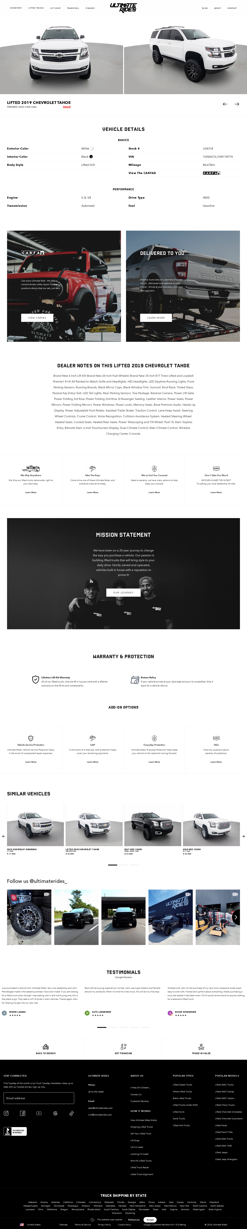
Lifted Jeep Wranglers (226, 1159)
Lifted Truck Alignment (142, 1174)
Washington (199, 1209)
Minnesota (59, 1206)
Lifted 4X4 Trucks (181, 1125)
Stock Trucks (179, 1118)
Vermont (185, 1209)
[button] (225, 104)
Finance (90, 8)
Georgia (132, 1202)
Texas (155, 1209)
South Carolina (111, 1209)
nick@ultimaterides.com (100, 1115)
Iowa (171, 1202)
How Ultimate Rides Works (144, 1120)
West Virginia (215, 1209)
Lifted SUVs (178, 1112)
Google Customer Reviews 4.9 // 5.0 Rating (165, 1224)
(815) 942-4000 (96, 1092)
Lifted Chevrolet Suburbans (228, 1118)
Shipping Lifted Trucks (142, 1127)
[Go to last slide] (3, 836)
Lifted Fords (221, 1125)
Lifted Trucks (36, 8)
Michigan (45, 1206)
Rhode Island (94, 1209)
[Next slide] (243, 836)
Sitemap (63, 1224)
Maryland (214, 1202)
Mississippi (73, 1206)
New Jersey (155, 1206)
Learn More (156, 317)
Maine (203, 1202)
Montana (98, 1206)
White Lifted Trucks (182, 1091)
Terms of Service (83, 1224)
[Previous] (11, 917)
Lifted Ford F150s (224, 1132)
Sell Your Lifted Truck (141, 1133)
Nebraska (110, 1206)
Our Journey (123, 592)
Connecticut (95, 1202)
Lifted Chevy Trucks (225, 1105)
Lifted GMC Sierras (224, 1091)
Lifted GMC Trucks (224, 1084)
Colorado (80, 1202)
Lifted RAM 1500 (223, 1145)
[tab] (101, 1027)
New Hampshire (138, 1206)
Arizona (44, 1202)
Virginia (173, 1209)
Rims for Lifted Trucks (141, 1160)
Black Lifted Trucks (182, 1098)
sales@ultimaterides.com (100, 1108)
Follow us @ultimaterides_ (37, 881)
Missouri (86, 1206)
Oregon (64, 1209)
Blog (205, 8)
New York (184, 1206)
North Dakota (216, 1206)
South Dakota (128, 1209)
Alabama (32, 1202)
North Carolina (200, 1206)
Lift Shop (55, 8)
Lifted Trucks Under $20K (185, 1105)
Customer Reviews (140, 1101)
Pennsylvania (78, 1209)
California (68, 1202)
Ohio (40, 1209)
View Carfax (37, 317)
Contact (232, 8)
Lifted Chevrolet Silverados (228, 1112)
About (217, 8)
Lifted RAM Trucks (224, 1139)
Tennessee (144, 1209)
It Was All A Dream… (141, 1087)
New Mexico (170, 1206)
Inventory (16, 8)
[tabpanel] (35, 836)
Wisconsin (117, 1213)
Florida (120, 1202)
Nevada (122, 1206)
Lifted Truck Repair (140, 1167)
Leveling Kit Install (139, 1154)
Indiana (161, 1202)
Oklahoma (52, 1209)
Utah (164, 1209)
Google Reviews (123, 977)
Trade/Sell (73, 8)
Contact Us (136, 1094)
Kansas (180, 1202)
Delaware (109, 1202)
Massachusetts (31, 1206)
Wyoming (130, 1213)
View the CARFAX (142, 173)
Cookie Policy (124, 1224)
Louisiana (30, 1209)
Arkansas (55, 1202)
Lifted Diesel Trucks (182, 1084)
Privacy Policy (104, 1224)
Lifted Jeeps (221, 1152)
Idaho (142, 1202)
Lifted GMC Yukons (224, 1098)
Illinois (151, 1202)
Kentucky (191, 1202)
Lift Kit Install (137, 1147)
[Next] (236, 917)
